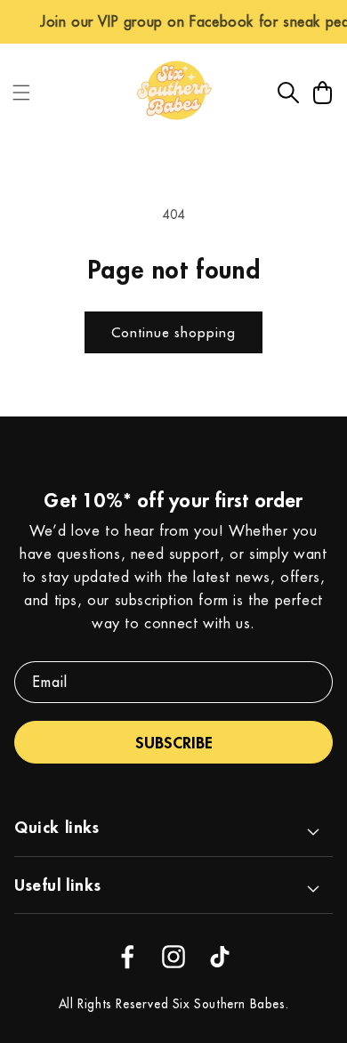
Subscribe (174, 742)
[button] (21, 92)
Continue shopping (173, 332)
